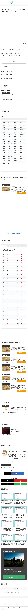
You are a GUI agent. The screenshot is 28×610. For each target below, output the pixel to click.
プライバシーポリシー (20, 604)
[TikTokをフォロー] (13, 461)
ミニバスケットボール (7, 465)
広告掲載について (7, 604)
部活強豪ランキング (14, 577)
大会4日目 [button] (23, 246)
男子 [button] (3, 116)
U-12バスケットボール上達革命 (14, 233)
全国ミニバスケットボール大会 (8, 467)
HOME (7, 602)
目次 (12, 61)
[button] (25, 344)
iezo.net (10, 450)
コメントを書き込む (14, 588)
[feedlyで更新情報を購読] (15, 461)
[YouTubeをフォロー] (11, 461)
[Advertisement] (14, 27)
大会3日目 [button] (17, 246)
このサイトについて (20, 602)
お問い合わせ (14, 606)
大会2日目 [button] (11, 246)
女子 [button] (3, 119)
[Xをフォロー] (9, 461)
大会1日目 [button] (4, 246)
